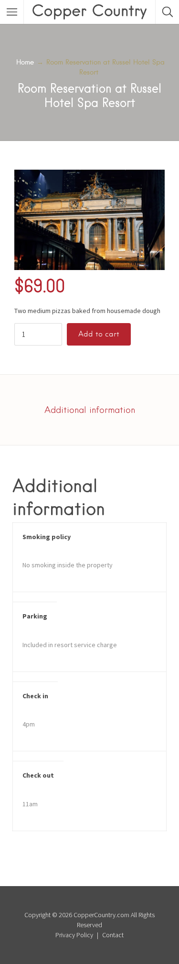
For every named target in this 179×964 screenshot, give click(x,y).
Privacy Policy (74, 935)
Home (25, 62)
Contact (113, 935)
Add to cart (98, 334)
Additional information (89, 410)
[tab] (90, 410)
